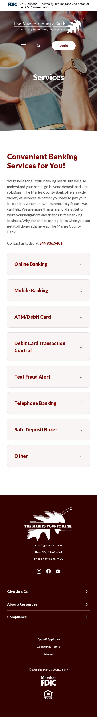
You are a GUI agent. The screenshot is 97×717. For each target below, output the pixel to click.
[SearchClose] (38, 46)
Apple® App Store (48, 639)
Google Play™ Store (48, 646)
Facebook (48, 571)
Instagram (39, 571)
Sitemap (48, 653)
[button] (48, 264)
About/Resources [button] (22, 604)
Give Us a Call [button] (18, 591)
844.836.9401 (50, 243)
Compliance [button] (17, 617)
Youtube (58, 571)
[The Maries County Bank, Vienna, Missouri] (48, 26)
